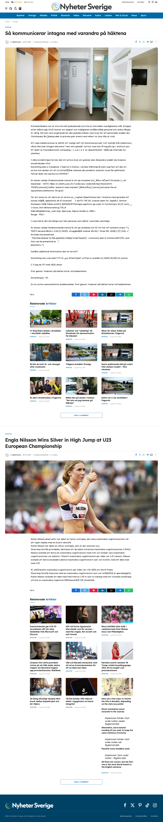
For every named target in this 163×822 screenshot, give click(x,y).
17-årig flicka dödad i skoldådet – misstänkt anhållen (45, 332)
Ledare (108, 15)
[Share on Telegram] (147, 42)
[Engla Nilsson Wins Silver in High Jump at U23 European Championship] (81, 496)
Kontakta (140, 2)
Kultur (98, 15)
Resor (134, 15)
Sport (143, 15)
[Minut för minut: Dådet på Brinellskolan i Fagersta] (117, 319)
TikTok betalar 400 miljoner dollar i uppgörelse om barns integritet (80, 701)
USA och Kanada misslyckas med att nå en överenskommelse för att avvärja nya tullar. (81, 665)
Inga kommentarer (42, 42)
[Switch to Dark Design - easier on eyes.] (16, 8)
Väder (7, 2)
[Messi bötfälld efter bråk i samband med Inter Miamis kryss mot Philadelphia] (117, 614)
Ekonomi (65, 15)
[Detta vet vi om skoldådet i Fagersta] (117, 386)
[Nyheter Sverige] (81, 8)
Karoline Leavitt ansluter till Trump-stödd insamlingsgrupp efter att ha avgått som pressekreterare (116, 666)
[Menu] (6, 8)
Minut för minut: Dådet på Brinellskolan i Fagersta (114, 332)
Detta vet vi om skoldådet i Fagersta (115, 399)
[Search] (11, 8)
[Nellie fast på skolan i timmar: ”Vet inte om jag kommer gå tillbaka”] (81, 386)
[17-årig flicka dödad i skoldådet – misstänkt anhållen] (45, 319)
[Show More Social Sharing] (156, 42)
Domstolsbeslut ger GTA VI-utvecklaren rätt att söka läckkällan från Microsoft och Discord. (44, 630)
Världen (43, 15)
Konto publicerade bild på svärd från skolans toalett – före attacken (117, 367)
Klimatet (87, 15)
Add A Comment (81, 415)
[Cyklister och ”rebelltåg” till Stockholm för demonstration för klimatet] (81, 319)
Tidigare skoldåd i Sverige (78, 364)
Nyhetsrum (16, 42)
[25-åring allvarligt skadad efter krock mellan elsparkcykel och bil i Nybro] (45, 687)
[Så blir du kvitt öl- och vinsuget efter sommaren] (45, 352)
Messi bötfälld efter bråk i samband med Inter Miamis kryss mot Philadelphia (115, 629)
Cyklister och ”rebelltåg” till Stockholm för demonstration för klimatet (80, 333)
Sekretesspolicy (128, 2)
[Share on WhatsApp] (143, 42)
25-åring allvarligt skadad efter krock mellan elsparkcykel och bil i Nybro (45, 701)
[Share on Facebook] (136, 42)
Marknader (18, 2)
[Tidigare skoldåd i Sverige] (81, 352)
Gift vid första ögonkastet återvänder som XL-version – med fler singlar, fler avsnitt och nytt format (81, 630)
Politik (54, 15)
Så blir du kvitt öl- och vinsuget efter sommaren (45, 365)
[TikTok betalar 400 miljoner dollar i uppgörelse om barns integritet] (81, 687)
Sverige (32, 15)
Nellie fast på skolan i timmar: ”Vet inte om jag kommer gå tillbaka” (80, 400)
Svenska (29, 2)
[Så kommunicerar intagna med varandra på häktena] (81, 84)
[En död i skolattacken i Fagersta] (45, 386)
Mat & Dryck (122, 15)
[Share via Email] (151, 42)
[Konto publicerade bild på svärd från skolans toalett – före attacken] (117, 352)
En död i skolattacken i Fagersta (45, 398)
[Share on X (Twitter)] (140, 42)
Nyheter (21, 15)
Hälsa (76, 15)
